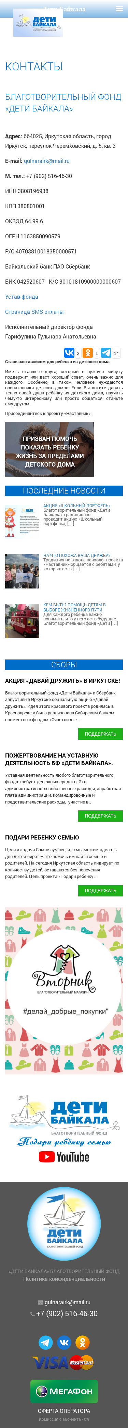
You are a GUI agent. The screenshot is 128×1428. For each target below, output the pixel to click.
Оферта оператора (64, 1410)
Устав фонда (21, 296)
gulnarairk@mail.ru (47, 160)
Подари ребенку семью (42, 837)
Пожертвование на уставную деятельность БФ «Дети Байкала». (59, 759)
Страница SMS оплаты (34, 311)
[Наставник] (49, 474)
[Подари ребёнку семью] (64, 1163)
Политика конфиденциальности (64, 1278)
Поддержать (100, 733)
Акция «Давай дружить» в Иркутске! (62, 681)
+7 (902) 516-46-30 (67, 1313)
